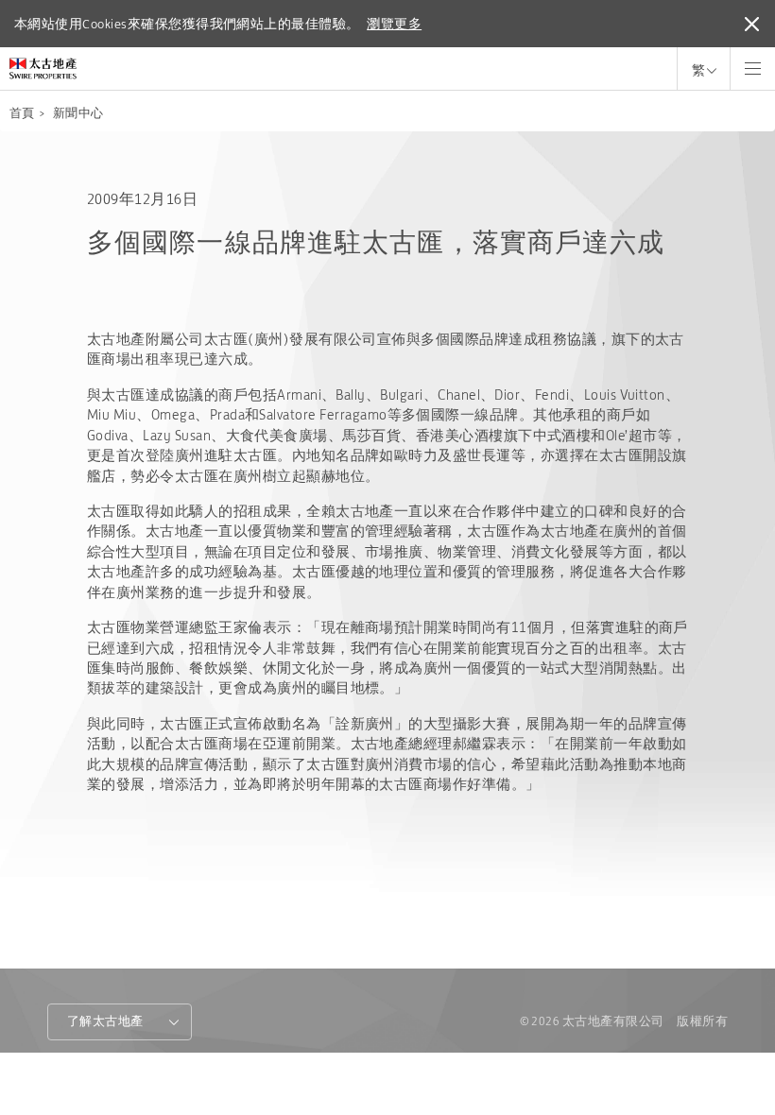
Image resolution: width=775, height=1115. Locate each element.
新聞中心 (78, 113)
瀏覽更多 (394, 23)
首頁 (22, 113)
